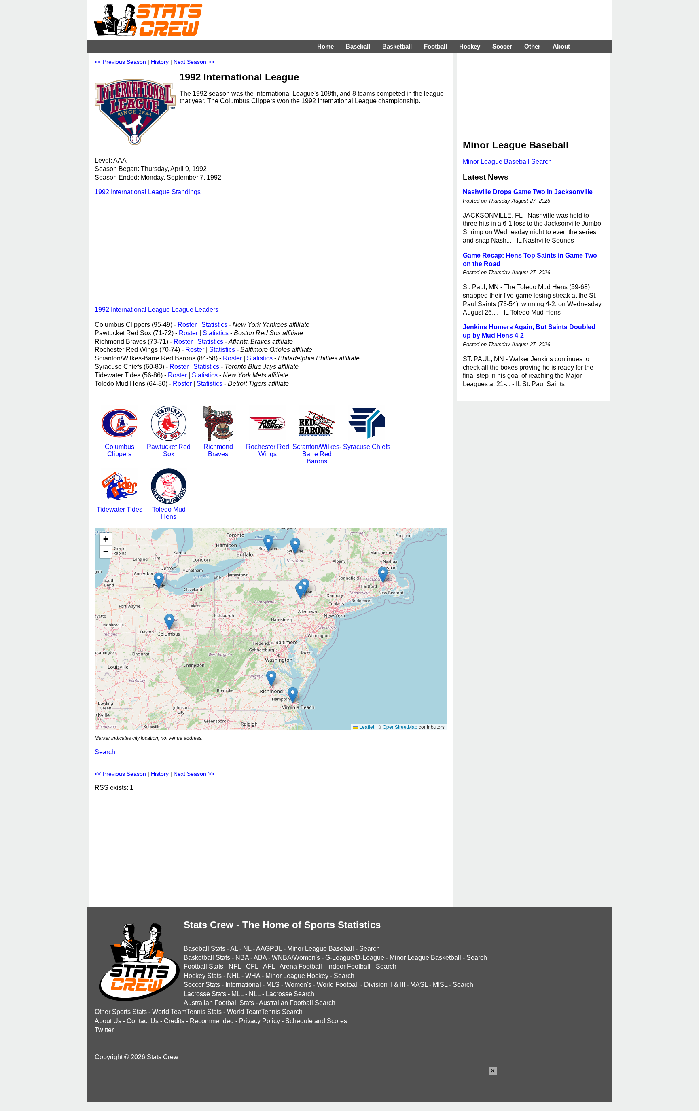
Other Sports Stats (121, 1011)
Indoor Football (349, 966)
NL (247, 948)
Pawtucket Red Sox (169, 450)
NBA (242, 957)
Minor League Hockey (296, 975)
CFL (252, 966)
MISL (440, 984)
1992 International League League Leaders (156, 309)
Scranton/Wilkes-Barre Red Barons (316, 454)
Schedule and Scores (316, 1021)
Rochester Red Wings (267, 450)
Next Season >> (194, 62)
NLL (255, 993)
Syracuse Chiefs (366, 446)
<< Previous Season (120, 62)
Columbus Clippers (119, 450)
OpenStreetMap (400, 726)
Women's (298, 984)
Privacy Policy (259, 1021)
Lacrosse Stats (205, 993)
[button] (268, 543)
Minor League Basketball (425, 957)
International (243, 984)
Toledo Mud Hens (169, 513)
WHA (252, 975)
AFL (269, 966)
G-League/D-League (354, 957)
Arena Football (301, 966)
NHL (233, 975)
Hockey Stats (203, 975)
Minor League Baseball (320, 948)
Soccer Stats (202, 984)
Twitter (104, 1029)
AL (234, 948)
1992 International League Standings (148, 191)
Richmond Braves (218, 450)
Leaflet (366, 726)
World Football (338, 984)
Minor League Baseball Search (507, 161)
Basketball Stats (207, 957)
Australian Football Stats (219, 1002)
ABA (260, 957)
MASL (419, 984)
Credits (174, 1021)
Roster (187, 324)
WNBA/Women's (296, 957)
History (160, 62)
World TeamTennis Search (265, 1011)
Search (105, 752)
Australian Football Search (297, 1002)
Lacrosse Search (290, 993)
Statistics (214, 324)
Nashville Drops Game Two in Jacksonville (528, 191)
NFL (235, 966)
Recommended (212, 1021)
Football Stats (203, 966)
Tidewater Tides (119, 509)
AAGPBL (269, 948)
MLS (273, 984)
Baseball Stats (204, 948)
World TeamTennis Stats (187, 1011)
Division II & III (384, 984)
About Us (108, 1021)
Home (325, 46)
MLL (237, 993)
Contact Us (143, 1021)
